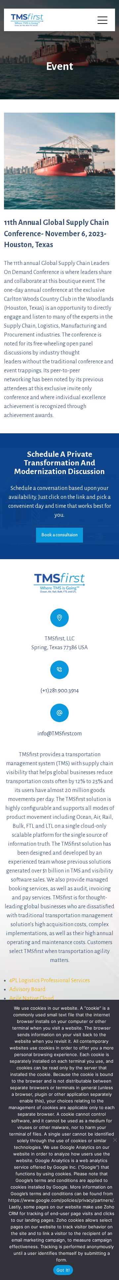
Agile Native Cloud (31, 998)
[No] (114, 1140)
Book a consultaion (59, 534)
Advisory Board (27, 989)
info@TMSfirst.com (59, 734)
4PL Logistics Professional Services (49, 981)
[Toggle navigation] (103, 20)
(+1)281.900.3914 (59, 691)
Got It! (63, 1270)
